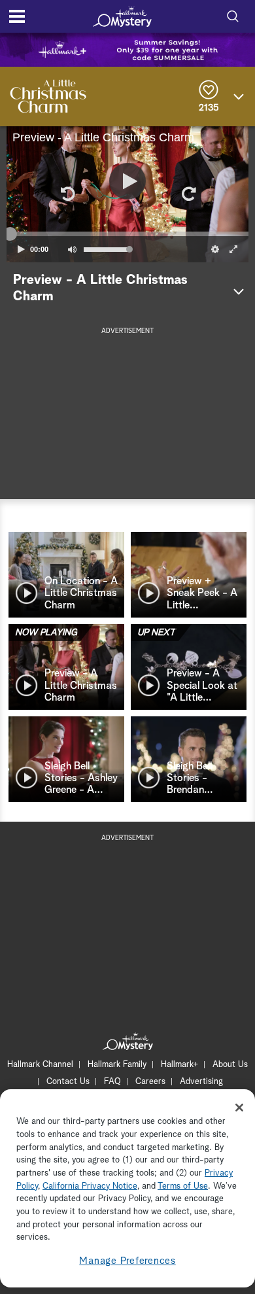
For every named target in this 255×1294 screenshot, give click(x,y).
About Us (230, 1064)
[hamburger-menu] (17, 16)
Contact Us (68, 1081)
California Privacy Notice (89, 1186)
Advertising (201, 1081)
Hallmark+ (179, 1064)
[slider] (127, 234)
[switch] (71, 249)
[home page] (122, 16)
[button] (66, 194)
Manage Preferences (127, 1261)
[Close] (239, 1107)
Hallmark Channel (40, 1064)
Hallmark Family (117, 1064)
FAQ (112, 1081)
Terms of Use (183, 1186)
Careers (150, 1081)
